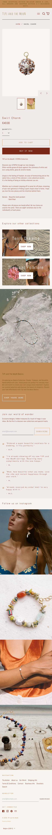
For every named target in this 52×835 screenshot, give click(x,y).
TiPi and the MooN (13, 818)
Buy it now (26, 151)
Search (4, 787)
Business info (30, 783)
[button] (44, 14)
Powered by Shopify (6, 821)
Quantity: (7, 129)
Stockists (39, 783)
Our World (22, 780)
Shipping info (32, 780)
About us (15, 780)
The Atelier (6, 780)
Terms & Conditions (9, 783)
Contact (20, 783)
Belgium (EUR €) (8, 828)
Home (18, 24)
